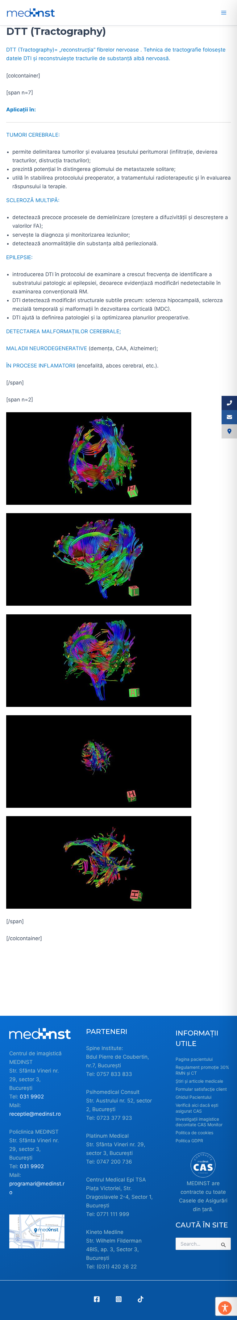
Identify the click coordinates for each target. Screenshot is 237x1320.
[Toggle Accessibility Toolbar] (225, 1308)
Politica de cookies (194, 1132)
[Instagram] (118, 1299)
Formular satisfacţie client (201, 1089)
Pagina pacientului (194, 1059)
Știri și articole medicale (199, 1081)
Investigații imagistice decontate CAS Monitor (199, 1121)
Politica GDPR (189, 1140)
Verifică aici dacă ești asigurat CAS (197, 1107)
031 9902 (32, 1097)
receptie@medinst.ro (35, 1114)
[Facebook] (97, 1299)
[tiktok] (140, 1299)
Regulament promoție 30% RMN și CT (202, 1070)
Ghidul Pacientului (193, 1097)
